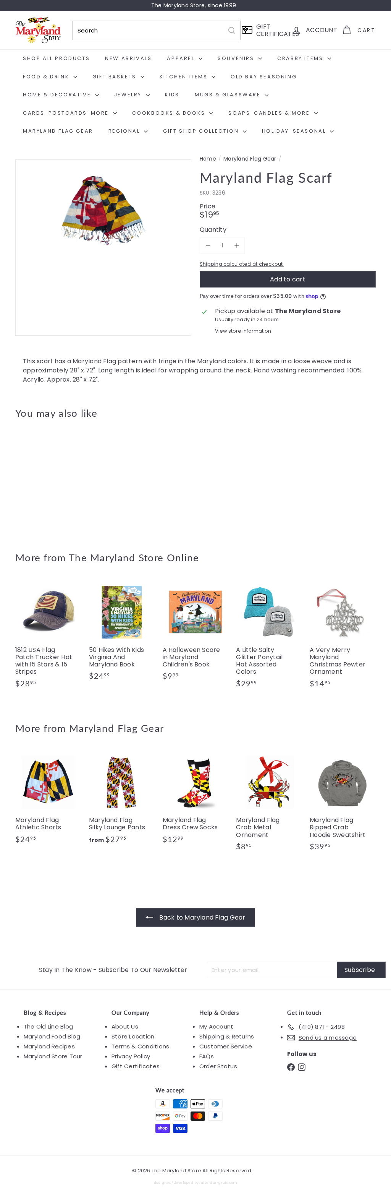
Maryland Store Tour (53, 1056)
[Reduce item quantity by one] (208, 245)
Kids (172, 94)
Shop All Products (56, 58)
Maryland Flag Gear (58, 131)
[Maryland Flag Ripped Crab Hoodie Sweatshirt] (343, 803)
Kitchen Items (185, 76)
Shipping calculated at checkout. (242, 264)
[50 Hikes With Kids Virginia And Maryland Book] (122, 633)
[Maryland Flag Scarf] (42, 479)
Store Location (132, 1036)
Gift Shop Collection (202, 131)
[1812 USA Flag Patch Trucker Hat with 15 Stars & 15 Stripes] (48, 637)
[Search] (232, 30)
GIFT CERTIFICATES (271, 30)
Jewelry (129, 94)
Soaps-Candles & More (270, 113)
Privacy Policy (130, 1056)
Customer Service (225, 1046)
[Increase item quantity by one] (236, 245)
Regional (125, 131)
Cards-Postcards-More (67, 113)
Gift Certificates (135, 1066)
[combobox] (157, 30)
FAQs (206, 1056)
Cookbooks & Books (170, 113)
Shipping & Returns (226, 1036)
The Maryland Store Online (134, 557)
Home (208, 159)
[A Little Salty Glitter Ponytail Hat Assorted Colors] (269, 637)
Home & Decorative (58, 94)
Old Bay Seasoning (264, 76)
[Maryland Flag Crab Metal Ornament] (269, 803)
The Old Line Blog (48, 1026)
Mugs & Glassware (229, 94)
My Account (216, 1026)
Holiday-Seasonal (295, 131)
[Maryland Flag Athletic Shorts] (48, 800)
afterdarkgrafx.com (219, 1182)
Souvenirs (237, 58)
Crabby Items (301, 58)
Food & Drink (47, 76)
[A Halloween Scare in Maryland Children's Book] (196, 633)
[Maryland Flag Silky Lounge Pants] (122, 800)
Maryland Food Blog (52, 1036)
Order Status (218, 1066)
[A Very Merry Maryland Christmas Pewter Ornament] (343, 637)
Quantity (213, 229)
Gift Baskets (115, 76)
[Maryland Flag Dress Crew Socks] (196, 800)
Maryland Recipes (49, 1046)
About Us (124, 1026)
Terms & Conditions (140, 1046)
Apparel (182, 58)
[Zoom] (103, 247)
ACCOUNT (321, 30)
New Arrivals (128, 58)
